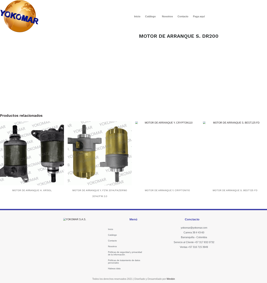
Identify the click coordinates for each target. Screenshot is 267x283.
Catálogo (150, 16)
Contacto (183, 16)
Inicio (137, 16)
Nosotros (167, 16)
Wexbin (171, 279)
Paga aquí (199, 16)
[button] (151, 16)
